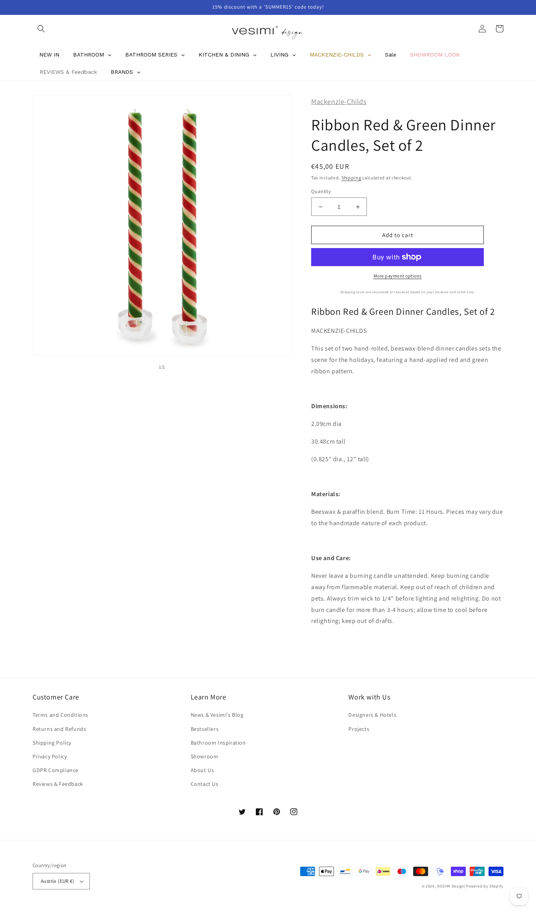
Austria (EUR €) (57, 881)
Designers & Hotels (372, 714)
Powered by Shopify (484, 886)
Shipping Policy (52, 742)
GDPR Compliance (55, 770)
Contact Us (205, 783)
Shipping (351, 178)
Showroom (205, 756)
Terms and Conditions (60, 714)
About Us (202, 770)
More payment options (398, 276)
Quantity (321, 191)
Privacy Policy (50, 756)
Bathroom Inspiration (218, 742)
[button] (41, 28)
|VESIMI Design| (451, 886)
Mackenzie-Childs (338, 101)
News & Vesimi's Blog (217, 714)
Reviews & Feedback (58, 783)
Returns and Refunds (59, 728)
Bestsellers (205, 728)
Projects (358, 728)
